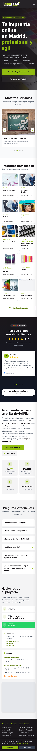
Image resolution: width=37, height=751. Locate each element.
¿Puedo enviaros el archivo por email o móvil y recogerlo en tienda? (16, 568)
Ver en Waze (10, 645)
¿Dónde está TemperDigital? (15, 523)
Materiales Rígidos (8, 733)
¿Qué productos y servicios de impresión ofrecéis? (16, 556)
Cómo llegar (10, 453)
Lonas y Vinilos (6, 730)
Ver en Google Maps (12, 641)
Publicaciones (6, 735)
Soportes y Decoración (26, 735)
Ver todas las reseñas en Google (18, 392)
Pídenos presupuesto (12, 447)
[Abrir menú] (33, 4)
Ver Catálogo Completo (17, 72)
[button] (32, 130)
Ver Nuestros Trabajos (18, 79)
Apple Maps (9, 643)
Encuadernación (24, 733)
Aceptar (10, 747)
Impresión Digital (7, 727)
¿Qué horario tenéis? (12, 547)
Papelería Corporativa (26, 727)
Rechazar (27, 747)
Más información (22, 743)
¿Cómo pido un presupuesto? (15, 531)
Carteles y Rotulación (26, 730)
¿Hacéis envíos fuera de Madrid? (17, 539)
